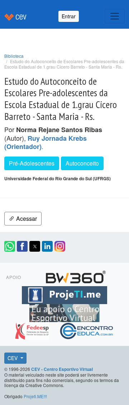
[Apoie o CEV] (64, 312)
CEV (13, 358)
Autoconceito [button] (82, 163)
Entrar (69, 16)
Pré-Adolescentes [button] (31, 163)
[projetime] (64, 294)
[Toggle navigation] (115, 16)
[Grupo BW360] (76, 276)
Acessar (26, 218)
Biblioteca (14, 56)
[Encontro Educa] (87, 330)
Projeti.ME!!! (35, 396)
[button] (9, 246)
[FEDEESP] (32, 330)
